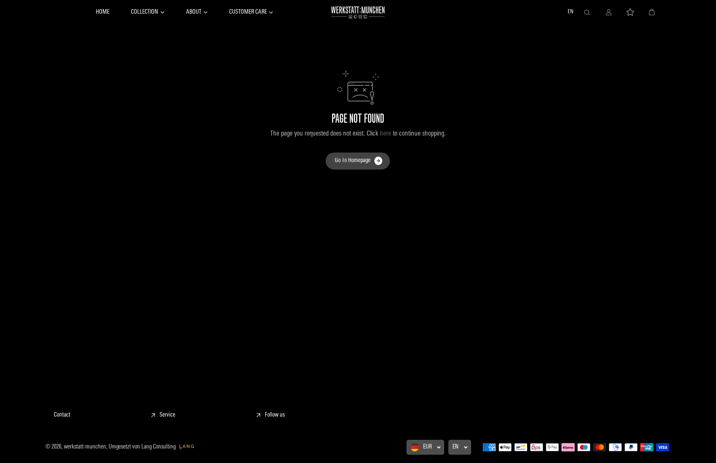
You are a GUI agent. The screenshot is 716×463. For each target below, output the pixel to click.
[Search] (587, 12)
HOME (102, 12)
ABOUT (193, 12)
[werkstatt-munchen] (358, 12)
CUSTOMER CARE (248, 12)
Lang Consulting (159, 447)
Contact (62, 415)
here (385, 134)
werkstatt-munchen (85, 447)
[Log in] (609, 12)
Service (167, 415)
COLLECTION (144, 12)
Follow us (275, 415)
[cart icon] (652, 12)
